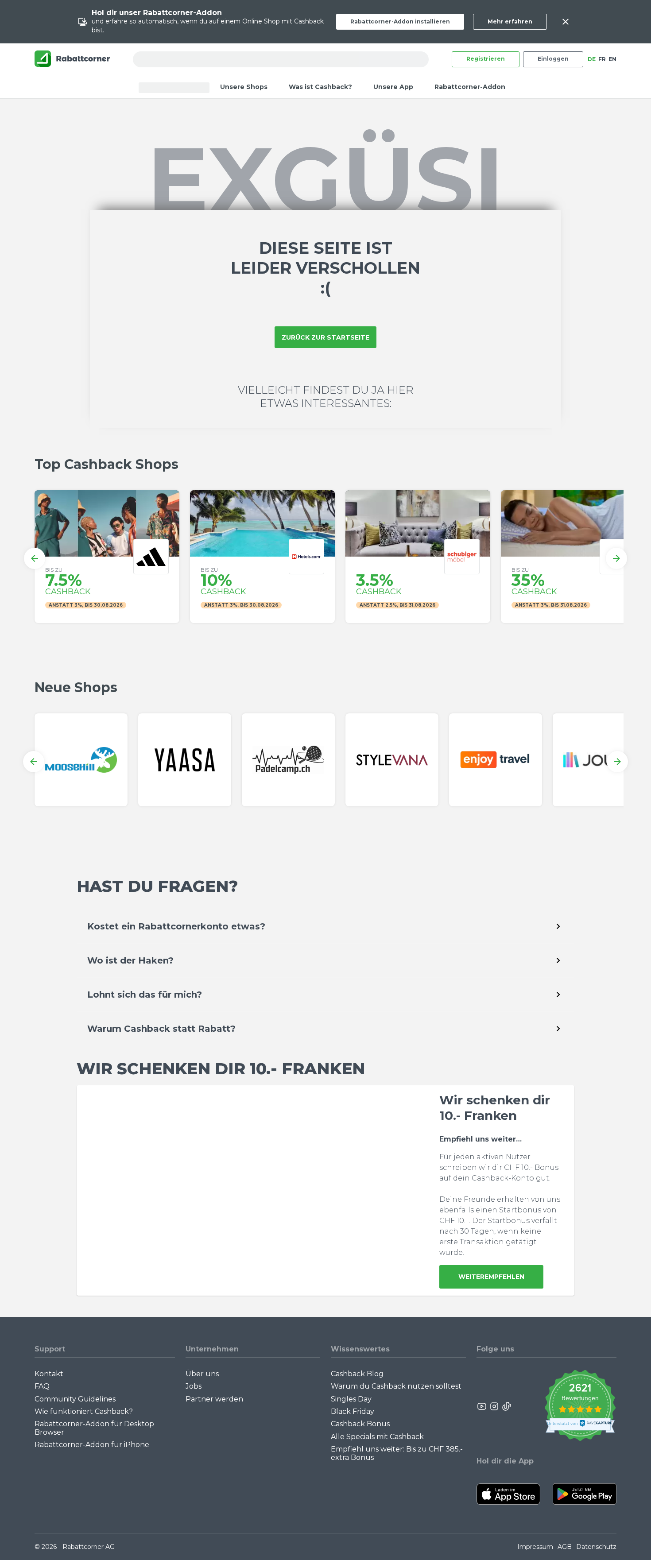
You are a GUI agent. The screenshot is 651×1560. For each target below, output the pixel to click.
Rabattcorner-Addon (469, 87)
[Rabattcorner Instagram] (494, 1406)
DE (592, 59)
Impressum (535, 1547)
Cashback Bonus (360, 1424)
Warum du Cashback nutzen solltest (396, 1386)
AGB (565, 1547)
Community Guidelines (75, 1399)
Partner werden (214, 1399)
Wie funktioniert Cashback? (84, 1411)
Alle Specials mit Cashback (377, 1436)
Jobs (194, 1386)
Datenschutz (596, 1547)
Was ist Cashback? (320, 87)
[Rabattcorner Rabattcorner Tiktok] (506, 1406)
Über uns (202, 1374)
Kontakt (49, 1374)
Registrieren (485, 58)
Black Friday (352, 1411)
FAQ (42, 1386)
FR (602, 59)
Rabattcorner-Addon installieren (400, 21)
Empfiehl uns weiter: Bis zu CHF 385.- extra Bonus (397, 1453)
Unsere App (393, 87)
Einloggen (553, 58)
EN (612, 59)
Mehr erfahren (510, 21)
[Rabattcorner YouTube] (482, 1406)
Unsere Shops (243, 87)
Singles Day (351, 1399)
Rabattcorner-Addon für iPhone (92, 1444)
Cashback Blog (357, 1374)
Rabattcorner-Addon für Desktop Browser (94, 1428)
